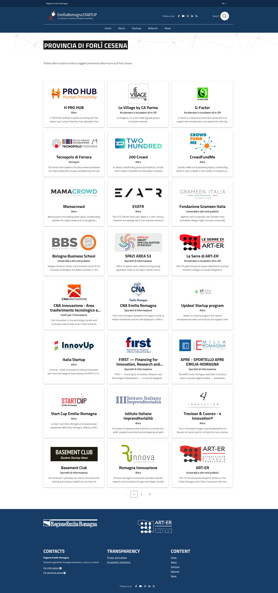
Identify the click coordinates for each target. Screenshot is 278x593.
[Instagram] (188, 16)
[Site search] (224, 16)
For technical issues (53, 572)
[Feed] (196, 16)
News (173, 576)
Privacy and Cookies (117, 557)
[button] (224, 3)
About (174, 562)
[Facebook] (179, 16)
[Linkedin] (192, 16)
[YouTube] (183, 16)
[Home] (73, 16)
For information (51, 568)
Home (174, 557)
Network (175, 571)
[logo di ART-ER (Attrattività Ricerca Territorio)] (154, 526)
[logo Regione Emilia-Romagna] (70, 523)
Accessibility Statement (118, 562)
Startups (175, 567)
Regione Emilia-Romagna (57, 3)
